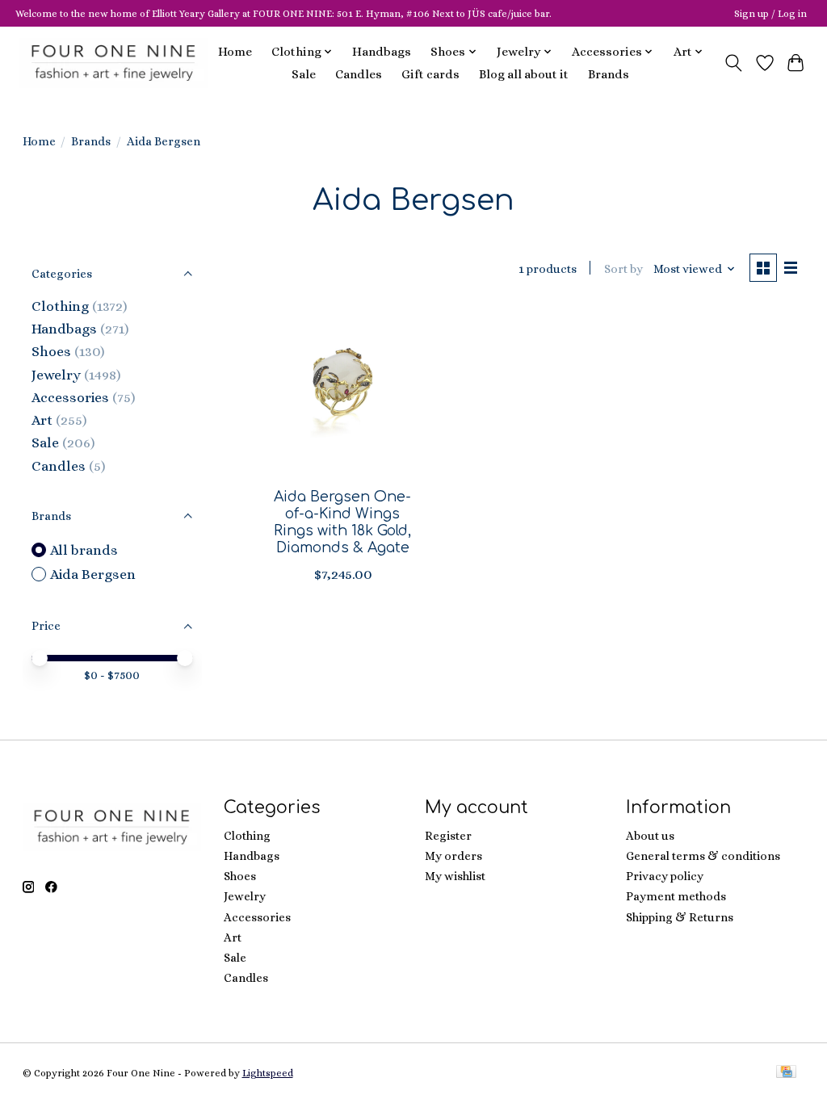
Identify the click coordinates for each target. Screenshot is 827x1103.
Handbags (381, 51)
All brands (84, 550)
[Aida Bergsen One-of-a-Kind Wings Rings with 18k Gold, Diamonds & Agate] (342, 392)
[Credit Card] (786, 1072)
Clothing (60, 306)
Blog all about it (524, 74)
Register (448, 835)
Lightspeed (267, 1073)
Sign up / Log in (770, 13)
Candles (358, 74)
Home (235, 51)
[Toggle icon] (733, 63)
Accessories (70, 397)
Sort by (623, 268)
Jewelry (56, 375)
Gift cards (430, 74)
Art (41, 420)
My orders (453, 855)
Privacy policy (664, 876)
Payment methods (676, 896)
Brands (608, 74)
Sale (304, 74)
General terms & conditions (703, 855)
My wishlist (455, 876)
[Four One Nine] (113, 62)
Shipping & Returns (679, 917)
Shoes (51, 351)
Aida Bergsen (93, 574)
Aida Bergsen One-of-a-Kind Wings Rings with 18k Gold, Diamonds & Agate (342, 522)
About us (650, 835)
